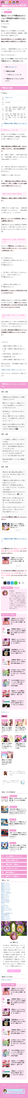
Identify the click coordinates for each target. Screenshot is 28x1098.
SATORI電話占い (5, 914)
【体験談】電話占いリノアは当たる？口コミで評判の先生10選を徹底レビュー (18, 661)
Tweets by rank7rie (6, 979)
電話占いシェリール (6, 908)
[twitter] (5, 583)
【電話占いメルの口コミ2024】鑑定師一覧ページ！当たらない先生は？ (17, 702)
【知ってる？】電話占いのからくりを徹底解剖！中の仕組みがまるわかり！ (17, 834)
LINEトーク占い (5, 896)
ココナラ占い (4, 905)
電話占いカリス (9, 97)
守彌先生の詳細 (10, 71)
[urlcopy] (23, 583)
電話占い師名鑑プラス (7, 913)
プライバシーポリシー (15, 1086)
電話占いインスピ (5, 918)
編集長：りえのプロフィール (8, 1085)
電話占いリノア (5, 891)
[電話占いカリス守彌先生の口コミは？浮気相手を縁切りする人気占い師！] (12, 583)
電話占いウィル (5, 886)
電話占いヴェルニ (5, 889)
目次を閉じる (12, 67)
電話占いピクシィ (5, 919)
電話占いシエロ (5, 902)
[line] (15, 583)
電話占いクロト (5, 907)
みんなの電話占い (5, 900)
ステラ (3, 903)
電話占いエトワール (6, 910)
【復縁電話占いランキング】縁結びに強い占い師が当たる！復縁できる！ (18, 651)
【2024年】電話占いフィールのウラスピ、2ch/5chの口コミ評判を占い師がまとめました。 (18, 811)
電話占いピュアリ (5, 884)
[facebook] (8, 583)
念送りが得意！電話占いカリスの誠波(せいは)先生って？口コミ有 (20, 729)
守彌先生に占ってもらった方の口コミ (15, 80)
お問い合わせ (18, 1085)
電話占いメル (4, 894)
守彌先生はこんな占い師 (14, 74)
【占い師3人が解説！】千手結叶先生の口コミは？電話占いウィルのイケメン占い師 (17, 847)
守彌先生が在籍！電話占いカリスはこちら (13, 369)
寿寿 (2, 911)
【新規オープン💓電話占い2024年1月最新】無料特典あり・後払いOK (17, 692)
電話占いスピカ (5, 916)
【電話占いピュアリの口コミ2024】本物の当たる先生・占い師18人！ (18, 641)
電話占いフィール (5, 888)
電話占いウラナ (5, 899)
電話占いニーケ (5, 897)
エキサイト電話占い (6, 892)
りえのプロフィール (14, 971)
